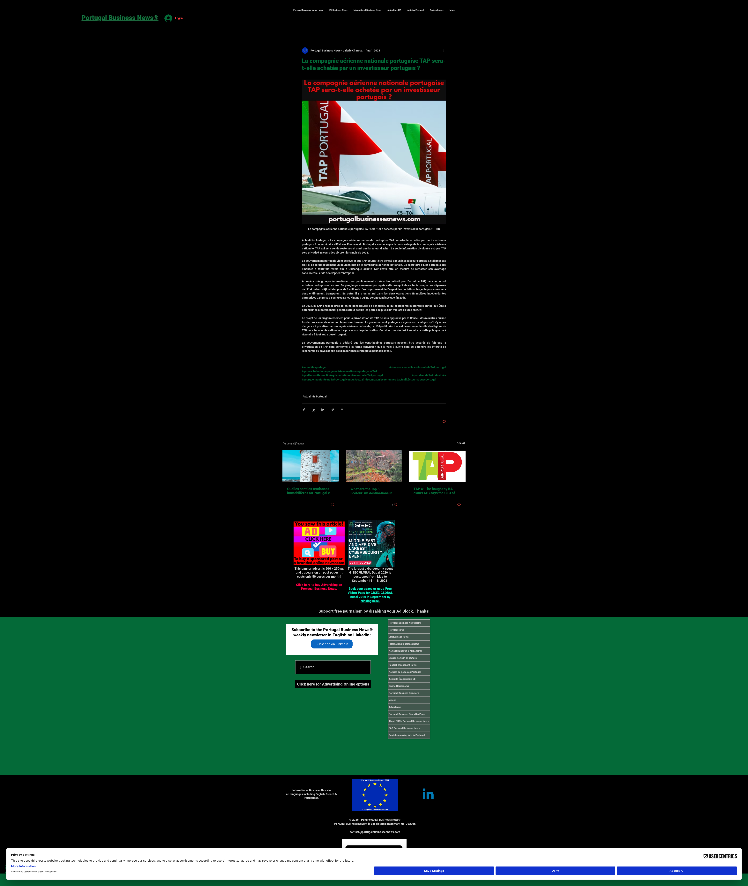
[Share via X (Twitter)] (313, 410)
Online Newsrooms (399, 686)
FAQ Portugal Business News (404, 728)
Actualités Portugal (315, 396)
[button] (367, 10)
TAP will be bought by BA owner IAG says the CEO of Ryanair (434, 491)
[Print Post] (342, 410)
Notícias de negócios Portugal (405, 672)
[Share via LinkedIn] (323, 410)
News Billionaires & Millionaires (405, 651)
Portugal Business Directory (404, 693)
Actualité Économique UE (402, 679)
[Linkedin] (428, 795)
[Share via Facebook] (304, 410)
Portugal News (396, 630)
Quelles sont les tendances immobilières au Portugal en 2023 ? (309, 491)
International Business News (404, 644)
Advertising (395, 707)
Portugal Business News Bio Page (407, 714)
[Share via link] (332, 410)
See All (461, 443)
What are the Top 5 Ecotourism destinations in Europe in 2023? (371, 491)
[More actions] (443, 50)
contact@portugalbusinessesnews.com (375, 832)
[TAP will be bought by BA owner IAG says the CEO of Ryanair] (437, 466)
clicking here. (370, 601)
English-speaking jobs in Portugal (407, 735)
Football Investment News (402, 665)
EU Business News (398, 637)
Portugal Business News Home (405, 623)
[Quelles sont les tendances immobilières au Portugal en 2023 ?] (310, 466)
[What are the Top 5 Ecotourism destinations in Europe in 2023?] (374, 466)
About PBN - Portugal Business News (409, 721)
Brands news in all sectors (403, 658)
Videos (392, 700)
